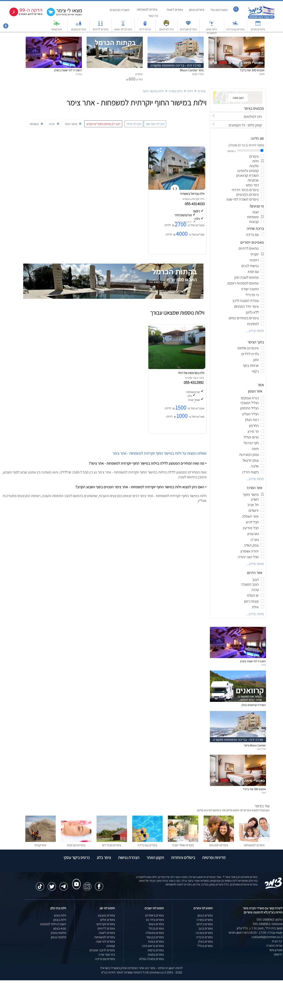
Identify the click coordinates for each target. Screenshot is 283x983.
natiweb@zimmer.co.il (267, 937)
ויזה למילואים (166, 29)
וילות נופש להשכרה (211, 31)
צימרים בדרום (205, 924)
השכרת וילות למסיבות (53, 924)
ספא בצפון (59, 928)
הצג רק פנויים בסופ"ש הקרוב (103, 124)
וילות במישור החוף (153, 91)
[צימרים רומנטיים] (218, 841)
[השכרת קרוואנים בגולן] (238, 701)
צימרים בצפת (156, 941)
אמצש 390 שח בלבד (252, 70)
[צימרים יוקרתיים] (188, 25)
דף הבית (277, 941)
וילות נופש (60, 915)
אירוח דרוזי (145, 29)
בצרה (263, 664)
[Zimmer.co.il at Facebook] (99, 884)
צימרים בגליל (205, 946)
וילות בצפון (59, 920)
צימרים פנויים (258, 29)
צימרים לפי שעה (105, 941)
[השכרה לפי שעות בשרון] (54, 39)
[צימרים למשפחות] (254, 841)
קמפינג (110, 946)
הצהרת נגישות (128, 857)
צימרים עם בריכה (235, 29)
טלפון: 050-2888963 (269, 919)
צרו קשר (153, 15)
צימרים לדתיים (100, 29)
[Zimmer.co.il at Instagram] (87, 884)
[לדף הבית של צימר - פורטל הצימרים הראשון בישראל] (273, 888)
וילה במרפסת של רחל (191, 373)
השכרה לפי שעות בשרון (68, 70)
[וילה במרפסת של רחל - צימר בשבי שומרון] (176, 368)
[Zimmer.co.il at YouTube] (75, 880)
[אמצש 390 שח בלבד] (236, 39)
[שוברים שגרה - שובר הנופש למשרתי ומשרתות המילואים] (166, 25)
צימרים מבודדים (111, 845)
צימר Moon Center (192, 70)
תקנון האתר (155, 857)
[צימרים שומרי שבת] (183, 841)
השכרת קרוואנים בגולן (254, 705)
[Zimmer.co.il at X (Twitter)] (52, 884)
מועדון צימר (275, 950)
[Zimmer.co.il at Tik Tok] (40, 884)
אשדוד (185, 199)
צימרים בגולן (205, 941)
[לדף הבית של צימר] (261, 18)
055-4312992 (194, 382)
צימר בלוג (104, 857)
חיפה (264, 792)
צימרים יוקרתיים (188, 29)
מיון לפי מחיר (133, 124)
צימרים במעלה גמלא (151, 959)
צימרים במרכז (204, 920)
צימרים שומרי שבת (183, 845)
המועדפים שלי (219, 10)
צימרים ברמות (156, 950)
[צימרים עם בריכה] (235, 25)
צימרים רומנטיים (218, 845)
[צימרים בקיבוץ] (78, 25)
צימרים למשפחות (147, 9)
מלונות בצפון (58, 937)
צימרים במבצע (106, 915)
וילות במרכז (176, 91)
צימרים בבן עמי (155, 937)
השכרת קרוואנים (119, 10)
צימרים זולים (107, 920)
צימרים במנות (156, 954)
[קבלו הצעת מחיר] (62, 15)
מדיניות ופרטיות (214, 857)
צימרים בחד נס (155, 920)
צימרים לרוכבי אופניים (102, 950)
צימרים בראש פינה (153, 946)
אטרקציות (56, 29)
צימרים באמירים (154, 915)
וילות (190, 91)
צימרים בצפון (196, 9)
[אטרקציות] (56, 25)
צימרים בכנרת (204, 937)
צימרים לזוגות (175, 9)
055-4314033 (195, 203)
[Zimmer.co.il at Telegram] (63, 884)
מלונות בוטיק (58, 933)
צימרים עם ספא (76, 845)
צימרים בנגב (205, 928)
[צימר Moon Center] (176, 39)
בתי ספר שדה (106, 954)
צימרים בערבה (204, 933)
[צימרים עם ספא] (76, 841)
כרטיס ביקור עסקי (77, 857)
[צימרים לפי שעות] (123, 25)
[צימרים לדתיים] (100, 25)
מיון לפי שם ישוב (155, 124)
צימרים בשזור (156, 924)
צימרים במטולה (155, 933)
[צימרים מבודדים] (112, 841)
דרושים (278, 954)
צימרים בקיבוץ (78, 29)
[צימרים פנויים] (258, 25)
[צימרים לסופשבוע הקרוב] (23, 15)
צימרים (202, 91)
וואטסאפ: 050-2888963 (267, 924)
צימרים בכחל (156, 928)
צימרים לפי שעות (123, 29)
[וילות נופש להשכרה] (212, 25)
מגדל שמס (261, 748)
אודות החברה (274, 945)
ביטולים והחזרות (183, 857)
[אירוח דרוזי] (145, 25)
